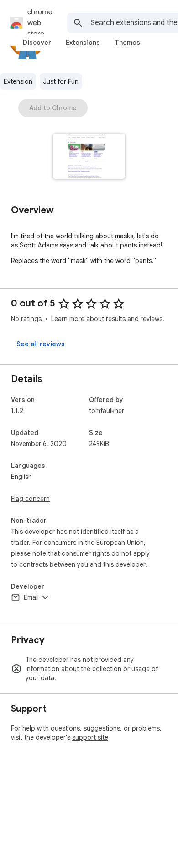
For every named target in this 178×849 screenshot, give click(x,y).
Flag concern (30, 498)
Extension (18, 81)
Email (31, 597)
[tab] (37, 42)
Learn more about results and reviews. (107, 319)
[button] (89, 157)
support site (90, 737)
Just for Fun (61, 81)
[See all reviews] (40, 344)
